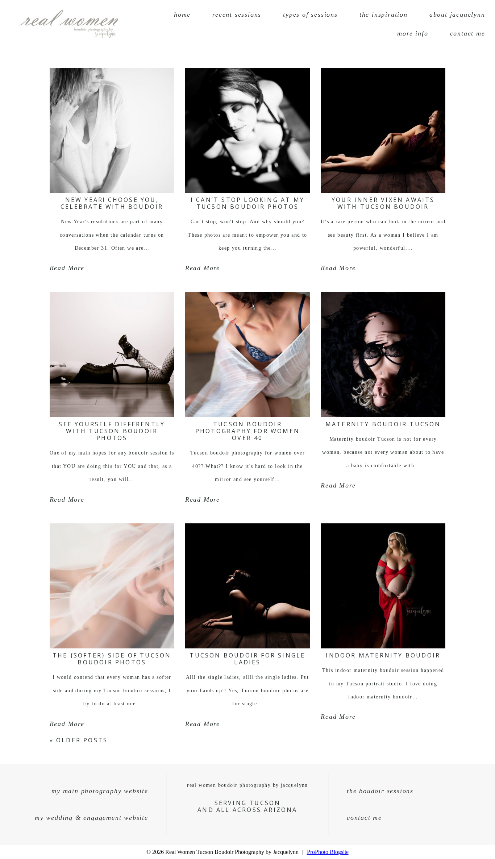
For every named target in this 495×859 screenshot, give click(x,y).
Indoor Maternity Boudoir (383, 655)
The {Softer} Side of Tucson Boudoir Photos (112, 658)
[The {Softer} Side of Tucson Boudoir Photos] (112, 585)
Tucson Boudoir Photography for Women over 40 (247, 431)
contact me (467, 33)
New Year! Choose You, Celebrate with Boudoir (112, 203)
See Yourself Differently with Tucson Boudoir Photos (112, 431)
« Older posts (79, 740)
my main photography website (99, 790)
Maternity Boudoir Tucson (383, 424)
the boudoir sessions (380, 790)
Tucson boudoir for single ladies (247, 658)
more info (412, 33)
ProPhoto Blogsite (328, 852)
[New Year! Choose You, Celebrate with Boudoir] (112, 130)
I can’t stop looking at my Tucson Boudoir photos (247, 203)
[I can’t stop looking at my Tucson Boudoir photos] (247, 130)
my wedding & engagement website (91, 817)
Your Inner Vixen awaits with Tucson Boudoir (383, 203)
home (182, 14)
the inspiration (383, 14)
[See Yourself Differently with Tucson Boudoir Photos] (112, 354)
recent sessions (236, 14)
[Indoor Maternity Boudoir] (383, 585)
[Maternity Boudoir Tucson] (383, 354)
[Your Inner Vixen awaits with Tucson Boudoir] (383, 130)
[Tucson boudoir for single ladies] (247, 585)
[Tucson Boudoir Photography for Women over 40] (247, 354)
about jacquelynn (457, 14)
